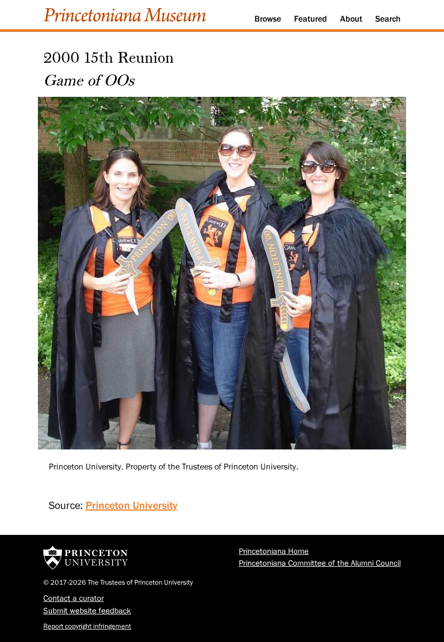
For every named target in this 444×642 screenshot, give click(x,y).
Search (388, 19)
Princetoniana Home (274, 551)
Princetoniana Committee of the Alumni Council (320, 563)
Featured (310, 19)
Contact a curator (73, 598)
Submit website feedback (87, 611)
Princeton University (132, 505)
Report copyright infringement (87, 626)
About (351, 19)
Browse (267, 19)
